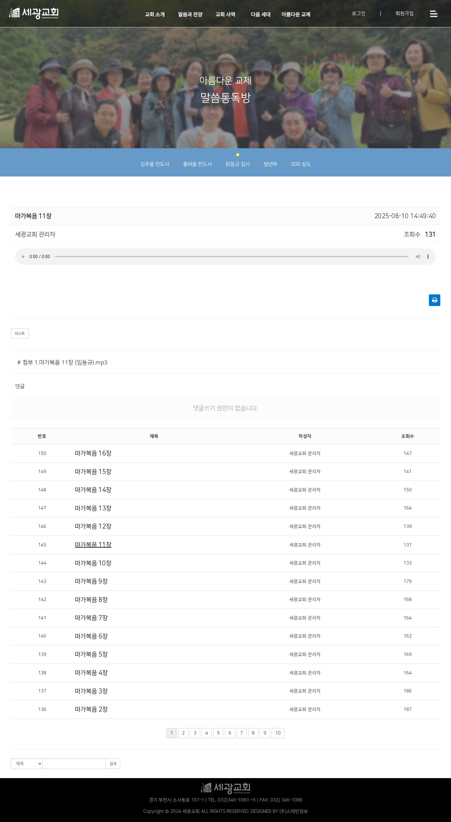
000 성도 (301, 164)
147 (407, 453)
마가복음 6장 (91, 636)
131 (407, 545)
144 (42, 563)
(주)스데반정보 (293, 811)
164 (407, 508)
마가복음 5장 (91, 654)
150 (42, 453)
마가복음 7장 (91, 618)
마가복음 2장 (91, 709)
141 (407, 471)
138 (42, 673)
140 (42, 636)
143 (42, 581)
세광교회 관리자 (305, 453)
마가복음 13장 (93, 508)
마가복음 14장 (93, 490)
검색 (113, 764)
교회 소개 (155, 14)
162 (407, 636)
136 (42, 709)
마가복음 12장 (93, 526)
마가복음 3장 (91, 691)
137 (42, 691)
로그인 (359, 13)
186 (407, 691)
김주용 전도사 (154, 164)
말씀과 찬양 (190, 14)
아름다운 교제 (296, 14)
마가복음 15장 (93, 471)
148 (42, 490)
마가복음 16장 (93, 453)
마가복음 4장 (91, 672)
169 (407, 654)
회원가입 (404, 13)
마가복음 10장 (93, 563)
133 (407, 563)
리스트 (20, 333)
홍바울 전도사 (197, 164)
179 (407, 581)
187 (407, 709)
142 (42, 599)
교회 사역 (225, 14)
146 (42, 526)
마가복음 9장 (91, 581)
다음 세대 (261, 14)
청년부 (270, 164)
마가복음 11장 (93, 544)
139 (407, 526)
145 (42, 545)
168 (407, 599)
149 (42, 471)
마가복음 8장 (91, 599)
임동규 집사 (238, 164)
